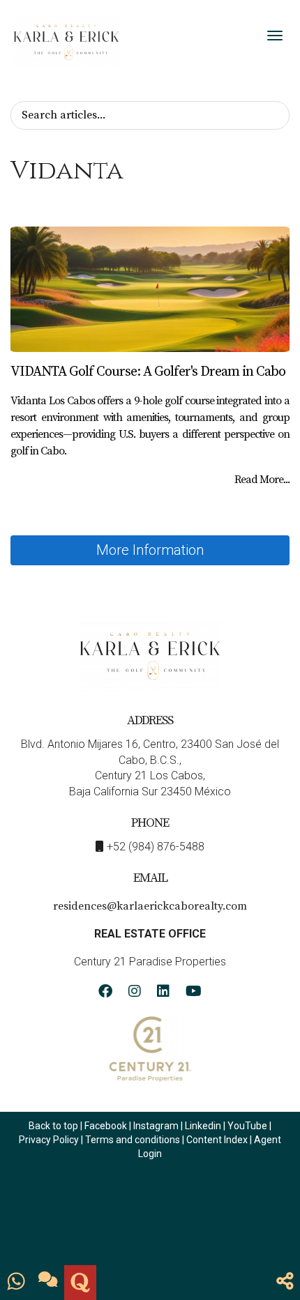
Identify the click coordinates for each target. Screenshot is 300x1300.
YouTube (247, 1125)
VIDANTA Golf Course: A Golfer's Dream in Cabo (147, 372)
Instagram (156, 1125)
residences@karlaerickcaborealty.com (150, 906)
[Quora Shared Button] (80, 1282)
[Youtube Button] (194, 993)
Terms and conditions (132, 1139)
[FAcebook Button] (105, 993)
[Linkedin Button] (163, 993)
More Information (150, 550)
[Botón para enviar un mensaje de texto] (48, 1282)
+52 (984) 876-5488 (155, 846)
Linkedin (203, 1125)
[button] (285, 1282)
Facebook (105, 1125)
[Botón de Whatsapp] (16, 1282)
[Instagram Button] (134, 993)
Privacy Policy (50, 1139)
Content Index (217, 1139)
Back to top (53, 1125)
